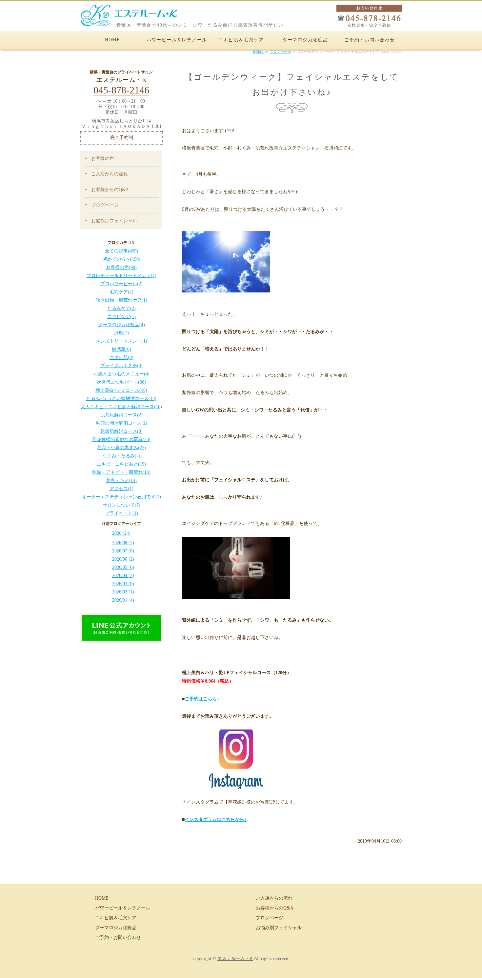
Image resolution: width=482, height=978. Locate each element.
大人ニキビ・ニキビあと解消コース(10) (121, 406)
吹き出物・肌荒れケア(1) (121, 300)
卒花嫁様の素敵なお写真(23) (121, 439)
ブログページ (280, 51)
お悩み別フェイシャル (114, 220)
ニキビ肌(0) (121, 357)
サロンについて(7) (121, 505)
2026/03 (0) (123, 583)
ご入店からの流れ (109, 173)
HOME (112, 39)
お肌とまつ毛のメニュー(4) (121, 373)
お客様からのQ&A (110, 189)
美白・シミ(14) (121, 480)
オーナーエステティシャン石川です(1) (121, 496)
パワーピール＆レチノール (177, 39)
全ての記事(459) (121, 251)
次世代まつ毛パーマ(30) (121, 382)
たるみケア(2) (121, 308)
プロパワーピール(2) (121, 283)
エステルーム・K (235, 958)
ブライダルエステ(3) (121, 365)
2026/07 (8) (123, 551)
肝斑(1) (121, 332)
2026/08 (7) (123, 542)
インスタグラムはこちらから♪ (216, 819)
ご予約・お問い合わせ (369, 39)
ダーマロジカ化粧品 (305, 39)
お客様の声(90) (121, 267)
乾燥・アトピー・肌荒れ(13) (121, 472)
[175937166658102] (121, 636)
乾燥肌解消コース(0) (121, 431)
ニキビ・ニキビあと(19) (121, 464)
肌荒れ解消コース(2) (121, 414)
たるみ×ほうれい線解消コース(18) (121, 398)
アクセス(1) (121, 488)
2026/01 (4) (123, 600)
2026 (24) (121, 533)
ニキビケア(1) (121, 316)
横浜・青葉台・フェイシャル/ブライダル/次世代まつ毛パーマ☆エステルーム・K (139, 18)
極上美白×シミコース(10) (121, 390)
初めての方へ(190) (121, 259)
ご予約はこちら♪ (202, 698)
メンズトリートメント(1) (121, 341)
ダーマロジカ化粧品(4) (121, 324)
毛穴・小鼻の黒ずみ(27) (121, 447)
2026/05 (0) (123, 567)
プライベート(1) (121, 513)
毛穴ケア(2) (121, 291)
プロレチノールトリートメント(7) (121, 275)
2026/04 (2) (123, 575)
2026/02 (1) (123, 591)
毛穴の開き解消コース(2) (121, 423)
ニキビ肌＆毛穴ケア (241, 39)
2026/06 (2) (123, 559)
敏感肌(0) (121, 349)
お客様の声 (102, 158)
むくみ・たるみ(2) (121, 455)
